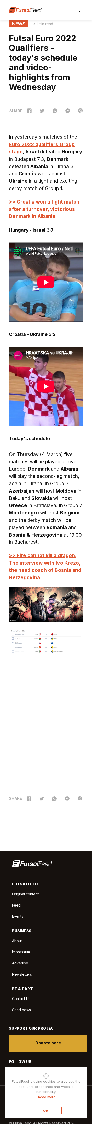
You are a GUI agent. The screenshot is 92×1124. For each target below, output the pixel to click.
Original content (25, 894)
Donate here (48, 1042)
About (17, 941)
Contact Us (21, 999)
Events (17, 916)
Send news (21, 1010)
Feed (16, 905)
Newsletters (22, 974)
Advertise (20, 963)
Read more (46, 1097)
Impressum (21, 952)
